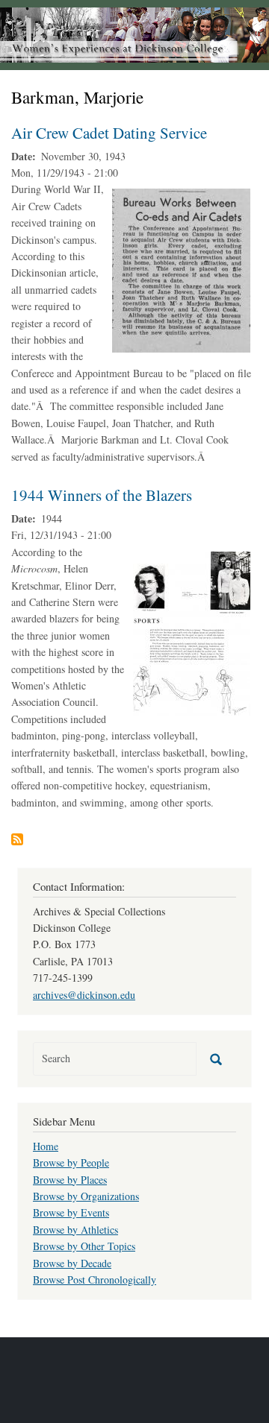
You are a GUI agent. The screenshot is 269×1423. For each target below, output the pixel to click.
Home (45, 1146)
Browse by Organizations (86, 1196)
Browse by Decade (72, 1263)
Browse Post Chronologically (94, 1279)
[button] (181, 269)
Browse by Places (70, 1180)
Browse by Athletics (75, 1229)
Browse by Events (71, 1212)
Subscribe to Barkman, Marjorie (17, 839)
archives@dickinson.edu (84, 995)
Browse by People (71, 1162)
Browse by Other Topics (84, 1246)
